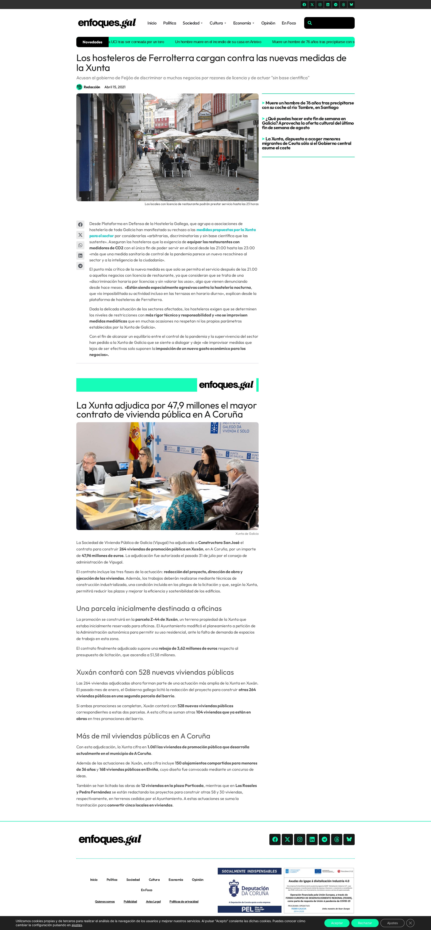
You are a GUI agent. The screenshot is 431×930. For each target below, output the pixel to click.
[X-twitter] (312, 4)
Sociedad (133, 879)
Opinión (197, 879)
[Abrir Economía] (253, 23)
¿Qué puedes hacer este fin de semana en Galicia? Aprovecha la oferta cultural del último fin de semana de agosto (308, 123)
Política (112, 879)
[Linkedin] (327, 4)
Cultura (154, 879)
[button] (80, 225)
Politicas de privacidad (183, 901)
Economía (176, 879)
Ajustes (392, 923)
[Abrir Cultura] (225, 23)
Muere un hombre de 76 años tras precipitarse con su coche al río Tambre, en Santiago (323, 42)
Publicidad (130, 901)
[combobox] (329, 23)
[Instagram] (320, 4)
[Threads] (343, 4)
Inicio (94, 879)
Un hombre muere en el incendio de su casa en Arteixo (201, 42)
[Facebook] (304, 4)
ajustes (77, 925)
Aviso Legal (153, 901)
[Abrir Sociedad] (201, 23)
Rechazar (365, 923)
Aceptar (337, 923)
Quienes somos (105, 901)
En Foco (146, 890)
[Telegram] (335, 4)
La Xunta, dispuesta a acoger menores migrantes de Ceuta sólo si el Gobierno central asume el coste (306, 143)
